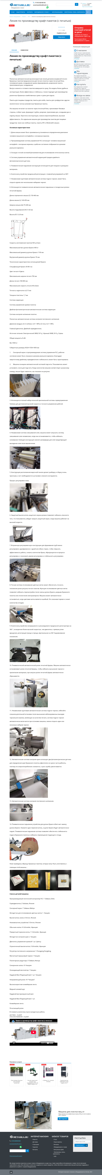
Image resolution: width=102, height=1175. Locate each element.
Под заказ (61, 37)
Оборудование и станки (60, 1147)
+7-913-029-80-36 (40, 2)
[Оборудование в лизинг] (20, 5)
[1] (58, 27)
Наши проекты (58, 1142)
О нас (55, 1139)
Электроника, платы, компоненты (59, 1153)
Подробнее (76, 58)
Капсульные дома (59, 1149)
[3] (61, 27)
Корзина (84, 3)
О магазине (36, 1144)
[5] (64, 27)
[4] (62, 27)
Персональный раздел (87, 6)
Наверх (11, 1172)
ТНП (55, 1156)
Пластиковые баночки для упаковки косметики (16, 1082)
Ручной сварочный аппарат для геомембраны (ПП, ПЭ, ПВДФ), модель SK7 (32, 1082)
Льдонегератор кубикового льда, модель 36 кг (64, 1082)
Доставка (35, 1142)
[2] (60, 27)
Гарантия (35, 1147)
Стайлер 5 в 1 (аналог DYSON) (48, 1081)
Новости (35, 1139)
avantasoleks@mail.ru (40, 5)
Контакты (35, 1149)
